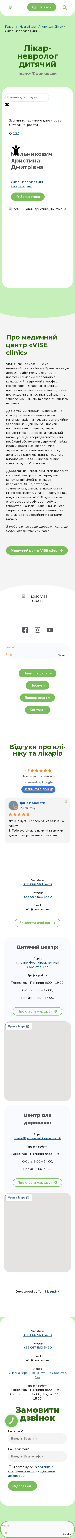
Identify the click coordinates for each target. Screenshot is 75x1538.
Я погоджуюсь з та (31, 1471)
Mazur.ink (52, 1291)
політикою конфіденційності (30, 1469)
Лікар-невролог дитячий (29, 182)
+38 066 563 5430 (37, 884)
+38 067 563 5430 (37, 897)
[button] (28, 197)
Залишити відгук (36, 789)
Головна (11, 26)
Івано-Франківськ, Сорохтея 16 (37, 1138)
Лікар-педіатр (21, 186)
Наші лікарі (27, 26)
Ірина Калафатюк (33, 803)
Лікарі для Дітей (50, 26)
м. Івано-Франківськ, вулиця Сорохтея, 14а (37, 964)
